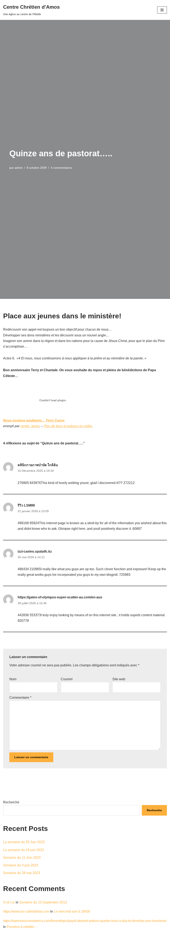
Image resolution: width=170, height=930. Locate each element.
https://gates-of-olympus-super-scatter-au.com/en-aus (60, 597)
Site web (118, 679)
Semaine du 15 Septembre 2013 (43, 902)
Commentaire (20, 697)
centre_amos (29, 426)
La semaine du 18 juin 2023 (23, 850)
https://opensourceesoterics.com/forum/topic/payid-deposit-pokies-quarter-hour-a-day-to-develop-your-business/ (84, 921)
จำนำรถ (9, 902)
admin (19, 167)
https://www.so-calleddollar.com (26, 911)
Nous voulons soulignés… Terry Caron (33, 420)
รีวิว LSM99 (26, 505)
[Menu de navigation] (162, 9)
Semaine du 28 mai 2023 (21, 873)
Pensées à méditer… (22, 927)
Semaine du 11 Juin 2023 (22, 857)
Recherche (11, 802)
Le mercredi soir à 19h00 (72, 911)
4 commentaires (61, 167)
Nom (12, 679)
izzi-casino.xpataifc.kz (35, 551)
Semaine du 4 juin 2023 (20, 865)
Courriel (67, 679)
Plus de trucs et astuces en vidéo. (68, 426)
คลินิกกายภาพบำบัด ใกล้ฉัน (38, 465)
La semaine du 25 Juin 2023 (24, 842)
